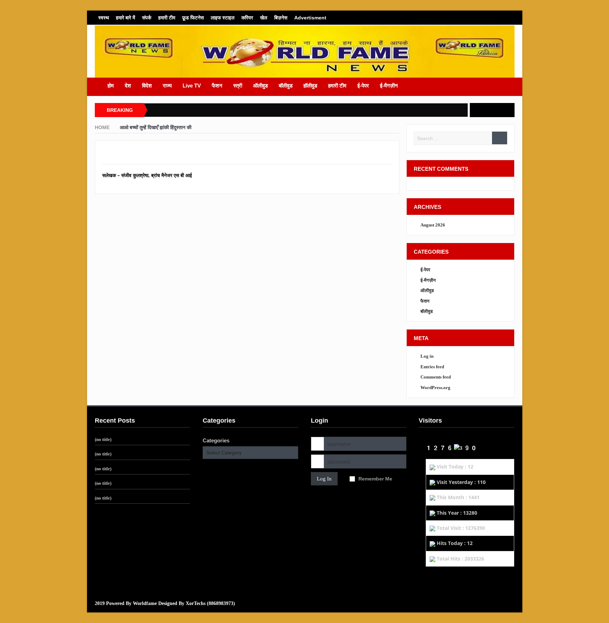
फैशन (217, 86)
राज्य (167, 86)
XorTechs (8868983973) (210, 603)
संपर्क (146, 17)
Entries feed (432, 366)
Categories (216, 440)
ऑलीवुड (260, 86)
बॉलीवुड (286, 86)
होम (110, 86)
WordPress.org (435, 387)
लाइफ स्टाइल (222, 17)
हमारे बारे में (125, 17)
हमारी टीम (166, 17)
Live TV (192, 86)
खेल (263, 17)
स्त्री (237, 86)
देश (128, 86)
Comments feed (435, 377)
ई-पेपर (363, 86)
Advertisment (310, 17)
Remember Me (375, 479)
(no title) (103, 439)
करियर (247, 17)
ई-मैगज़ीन (389, 86)
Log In (324, 479)
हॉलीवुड (310, 86)
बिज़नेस (280, 17)
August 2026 (432, 225)
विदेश (147, 86)
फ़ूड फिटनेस (193, 17)
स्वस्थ (103, 17)
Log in (426, 356)
